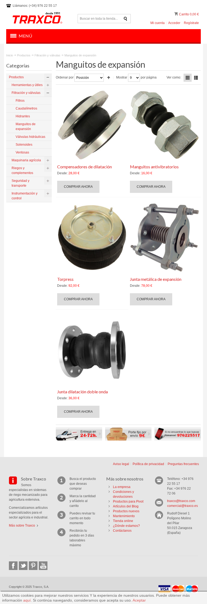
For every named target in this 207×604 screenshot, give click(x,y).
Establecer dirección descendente (109, 78)
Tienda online (123, 521)
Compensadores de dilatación (84, 166)
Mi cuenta (157, 23)
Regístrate (191, 23)
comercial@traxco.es (182, 506)
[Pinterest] (33, 565)
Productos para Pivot (128, 501)
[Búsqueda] (125, 18)
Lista (196, 78)
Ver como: (174, 77)
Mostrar (121, 77)
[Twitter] (23, 565)
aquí (27, 600)
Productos (23, 55)
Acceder (174, 23)
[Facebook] (13, 565)
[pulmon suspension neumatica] (92, 237)
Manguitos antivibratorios (154, 166)
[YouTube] (43, 565)
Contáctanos (122, 531)
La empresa (121, 487)
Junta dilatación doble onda (82, 391)
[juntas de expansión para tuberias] (92, 125)
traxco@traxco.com (181, 501)
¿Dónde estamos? (126, 526)
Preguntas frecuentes (183, 464)
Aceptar (139, 600)
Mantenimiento (124, 516)
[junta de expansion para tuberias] (164, 125)
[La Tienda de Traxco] (37, 18)
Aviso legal (121, 464)
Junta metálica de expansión (155, 279)
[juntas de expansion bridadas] (92, 350)
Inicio (9, 55)
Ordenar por (65, 77)
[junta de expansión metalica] (164, 237)
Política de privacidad (148, 464)
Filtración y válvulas (47, 55)
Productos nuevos (126, 511)
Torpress (65, 279)
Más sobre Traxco (22, 525)
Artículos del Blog (126, 506)
